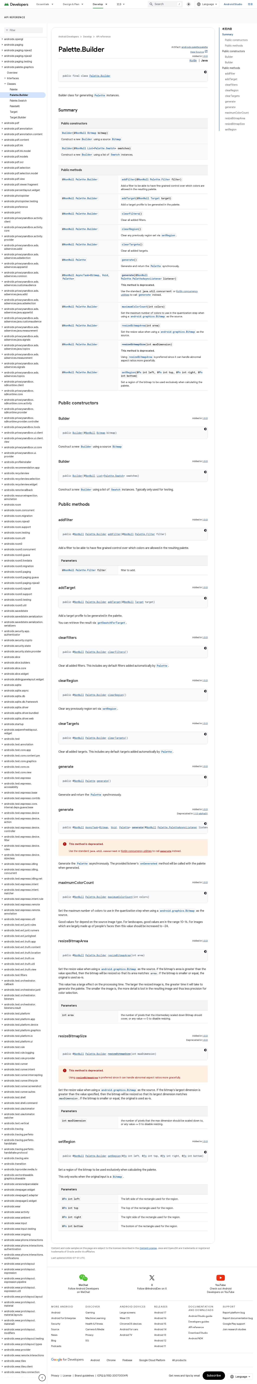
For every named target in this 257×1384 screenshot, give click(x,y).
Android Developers (68, 36)
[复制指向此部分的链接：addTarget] (78, 588)
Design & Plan (71, 4)
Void (105, 275)
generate (128, 259)
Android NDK (195, 1338)
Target (155, 198)
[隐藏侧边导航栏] (42, 1377)
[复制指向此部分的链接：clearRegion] (81, 681)
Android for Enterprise (63, 1318)
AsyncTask (82, 275)
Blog (53, 1340)
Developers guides (198, 1321)
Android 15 (160, 1323)
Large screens (127, 1312)
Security (55, 1323)
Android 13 (160, 1334)
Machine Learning (95, 1318)
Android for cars (129, 1329)
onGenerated (148, 863)
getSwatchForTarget (111, 622)
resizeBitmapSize (133, 344)
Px (139, 372)
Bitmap (91, 133)
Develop (98, 4)
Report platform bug (234, 1312)
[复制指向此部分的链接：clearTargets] (82, 724)
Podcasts (56, 1346)
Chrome (111, 1360)
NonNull (81, 133)
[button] (23, 39)
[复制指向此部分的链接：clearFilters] (80, 638)
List (90, 148)
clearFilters (130, 213)
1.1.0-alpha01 (200, 813)
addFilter (128, 179)
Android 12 (160, 1340)
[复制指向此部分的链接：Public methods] (93, 505)
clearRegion (130, 229)
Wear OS (125, 1318)
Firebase (127, 1360)
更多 (119, 4)
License (67, 1375)
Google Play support (234, 1323)
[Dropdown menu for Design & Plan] (84, 4)
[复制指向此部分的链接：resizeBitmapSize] (90, 1036)
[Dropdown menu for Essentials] (54, 4)
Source (55, 1329)
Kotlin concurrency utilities (136, 851)
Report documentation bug (238, 1318)
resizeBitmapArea (133, 325)
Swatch (115, 154)
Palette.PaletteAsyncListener (141, 278)
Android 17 (160, 1312)
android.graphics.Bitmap (148, 316)
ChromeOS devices (130, 1323)
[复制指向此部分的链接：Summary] (80, 110)
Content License (148, 1248)
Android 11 (160, 1346)
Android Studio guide (200, 1316)
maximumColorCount (134, 306)
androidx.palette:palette (194, 47)
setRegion (168, 235)
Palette (100, 95)
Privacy (89, 1334)
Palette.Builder (99, 75)
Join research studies (234, 1329)
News (54, 1334)
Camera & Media (94, 1329)
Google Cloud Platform (152, 1360)
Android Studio (233, 4)
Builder (67, 133)
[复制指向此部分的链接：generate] (76, 767)
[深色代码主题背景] (205, 72)
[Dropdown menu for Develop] (108, 4)
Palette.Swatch (104, 148)
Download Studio (198, 1332)
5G (87, 1340)
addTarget (128, 198)
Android (55, 1312)
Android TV (126, 1334)
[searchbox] (23, 30)
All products (179, 1360)
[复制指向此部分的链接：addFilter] (76, 520)
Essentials (43, 4)
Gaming (90, 1312)
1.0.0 (205, 56)
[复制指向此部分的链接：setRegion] (78, 1142)
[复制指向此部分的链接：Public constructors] (101, 403)
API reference (14, 17)
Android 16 (160, 1318)
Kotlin (193, 60)
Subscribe (214, 1375)
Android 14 (160, 1329)
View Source (197, 52)
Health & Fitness (94, 1323)
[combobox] (165, 4)
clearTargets (131, 244)
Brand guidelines (84, 1375)
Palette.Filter (160, 179)
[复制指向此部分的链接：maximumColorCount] (97, 883)
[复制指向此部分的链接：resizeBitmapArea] (91, 941)
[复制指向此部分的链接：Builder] (73, 419)
